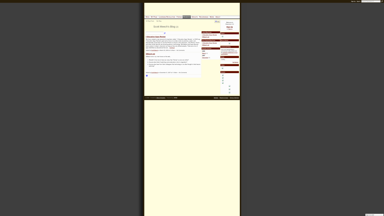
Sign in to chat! (370, 215)
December (205, 57)
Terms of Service (234, 98)
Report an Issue (224, 98)
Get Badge (235, 62)
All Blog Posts (150, 21)
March (204, 53)
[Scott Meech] (149, 30)
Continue (172, 48)
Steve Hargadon (160, 98)
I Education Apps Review (156, 37)
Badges (216, 98)
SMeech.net (150, 54)
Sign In (358, 1)
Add (218, 21)
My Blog (158, 21)
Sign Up (353, 1)
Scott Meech (154, 50)
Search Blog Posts (165, 33)
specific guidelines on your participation (229, 53)
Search (382, 1)
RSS (147, 76)
